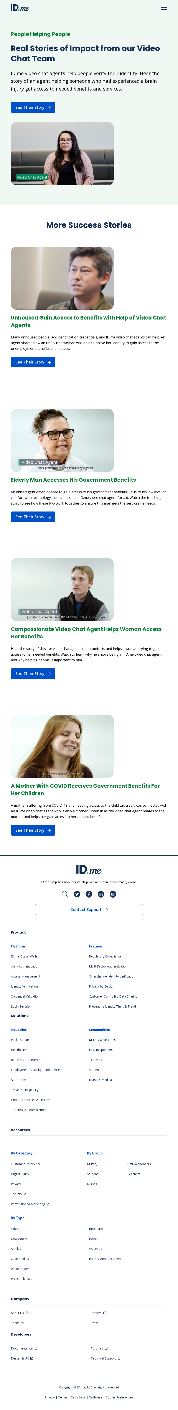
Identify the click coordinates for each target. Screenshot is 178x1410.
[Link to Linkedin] (101, 894)
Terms (62, 1397)
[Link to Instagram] (113, 894)
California (95, 1397)
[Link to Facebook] (89, 894)
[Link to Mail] (65, 894)
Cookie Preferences (119, 1397)
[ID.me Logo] (20, 7)
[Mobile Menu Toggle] (164, 8)
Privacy (50, 1397)
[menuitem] (50, 976)
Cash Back (78, 1397)
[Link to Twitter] (77, 894)
